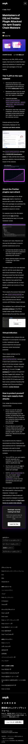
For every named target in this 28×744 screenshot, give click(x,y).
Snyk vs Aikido (6, 689)
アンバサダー (5, 661)
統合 (3, 578)
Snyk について (6, 643)
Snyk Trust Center (7, 634)
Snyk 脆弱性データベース (9, 627)
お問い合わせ (5, 646)
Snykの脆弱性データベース (9, 676)
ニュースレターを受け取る (14, 722)
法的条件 (4, 736)
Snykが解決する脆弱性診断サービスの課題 (14, 680)
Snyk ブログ (6, 9)
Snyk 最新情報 (6, 631)
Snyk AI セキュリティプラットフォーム (13, 571)
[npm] (12, 703)
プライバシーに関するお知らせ (15, 736)
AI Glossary (5, 601)
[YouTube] (5, 703)
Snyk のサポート (6, 623)
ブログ (3, 594)
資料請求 (4, 650)
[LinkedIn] (7, 703)
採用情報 (4, 653)
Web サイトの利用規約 (8, 738)
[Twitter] (2, 703)
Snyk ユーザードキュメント (9, 620)
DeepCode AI (5, 582)
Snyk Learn (5, 616)
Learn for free (14, 524)
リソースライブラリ (7, 590)
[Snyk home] (5, 3)
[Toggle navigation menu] (25, 3)
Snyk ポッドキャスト (7, 597)
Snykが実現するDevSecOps (10, 673)
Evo (3, 575)
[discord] (15, 703)
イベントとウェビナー (8, 657)
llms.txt (4, 604)
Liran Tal (7, 36)
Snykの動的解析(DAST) (8, 685)
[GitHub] (10, 703)
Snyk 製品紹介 (6, 669)
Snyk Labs (5, 613)
